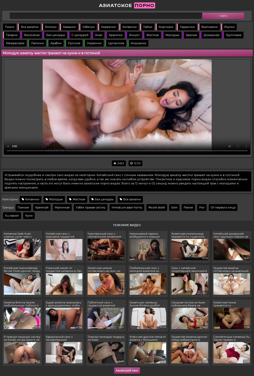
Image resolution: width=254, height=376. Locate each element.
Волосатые (32, 35)
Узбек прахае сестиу (90, 207)
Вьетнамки (209, 27)
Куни (29, 215)
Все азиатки (30, 27)
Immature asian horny (127, 207)
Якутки (229, 27)
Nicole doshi (156, 207)
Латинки (37, 43)
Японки (51, 27)
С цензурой (80, 35)
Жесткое (152, 35)
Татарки (12, 35)
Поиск (9, 27)
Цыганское (116, 43)
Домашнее (211, 35)
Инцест (134, 35)
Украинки (94, 43)
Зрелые (191, 35)
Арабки (56, 43)
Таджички (187, 27)
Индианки (138, 43)
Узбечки (88, 27)
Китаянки (130, 27)
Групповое (233, 35)
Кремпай (42, 207)
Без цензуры (55, 35)
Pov (202, 207)
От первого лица (223, 207)
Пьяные (23, 207)
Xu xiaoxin (12, 215)
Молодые (172, 35)
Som (174, 207)
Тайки (147, 27)
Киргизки (166, 27)
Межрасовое (15, 43)
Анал (98, 35)
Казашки (69, 27)
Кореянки (108, 27)
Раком (188, 207)
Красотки (116, 35)
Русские (74, 43)
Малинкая (62, 207)
